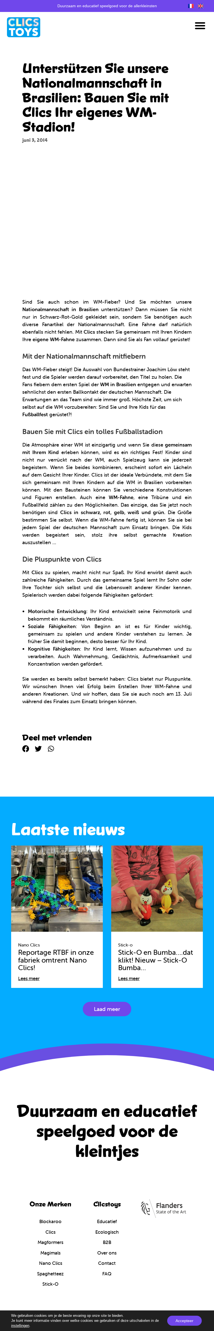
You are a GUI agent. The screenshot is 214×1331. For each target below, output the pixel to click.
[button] (200, 25)
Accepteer (184, 1320)
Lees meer (29, 978)
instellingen (20, 1325)
